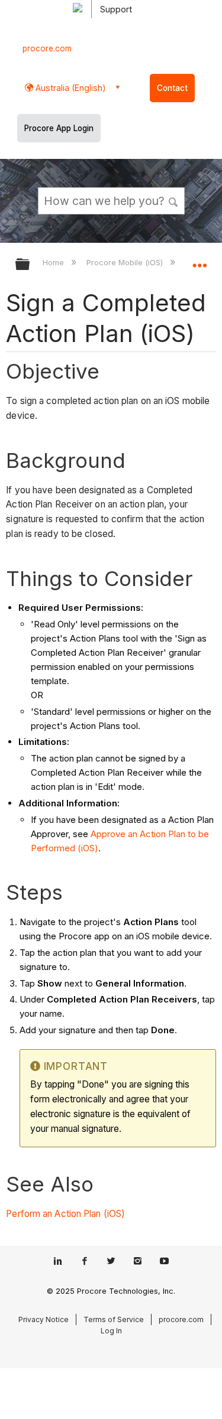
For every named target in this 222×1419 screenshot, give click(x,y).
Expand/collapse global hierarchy (30, 265)
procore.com (47, 48)
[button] (173, 200)
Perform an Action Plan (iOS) (65, 1213)
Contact (172, 88)
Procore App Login (59, 128)
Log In (111, 1330)
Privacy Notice (43, 1319)
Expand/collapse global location (199, 260)
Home (54, 262)
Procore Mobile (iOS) (125, 262)
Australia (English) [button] (69, 88)
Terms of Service (113, 1319)
